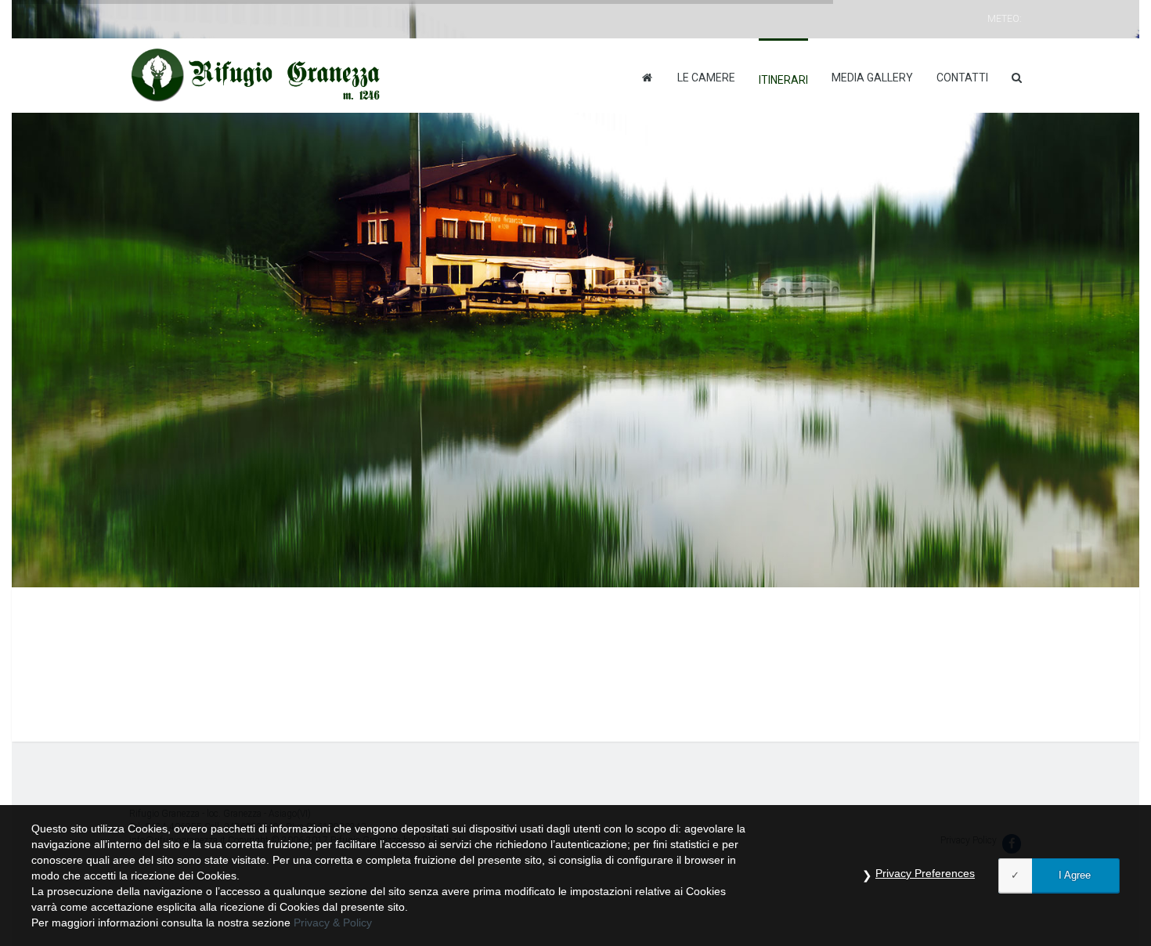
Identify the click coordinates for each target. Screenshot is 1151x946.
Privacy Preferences (925, 873)
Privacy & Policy (333, 922)
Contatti (962, 77)
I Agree (1075, 875)
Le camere (706, 77)
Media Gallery (872, 77)
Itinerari (783, 80)
